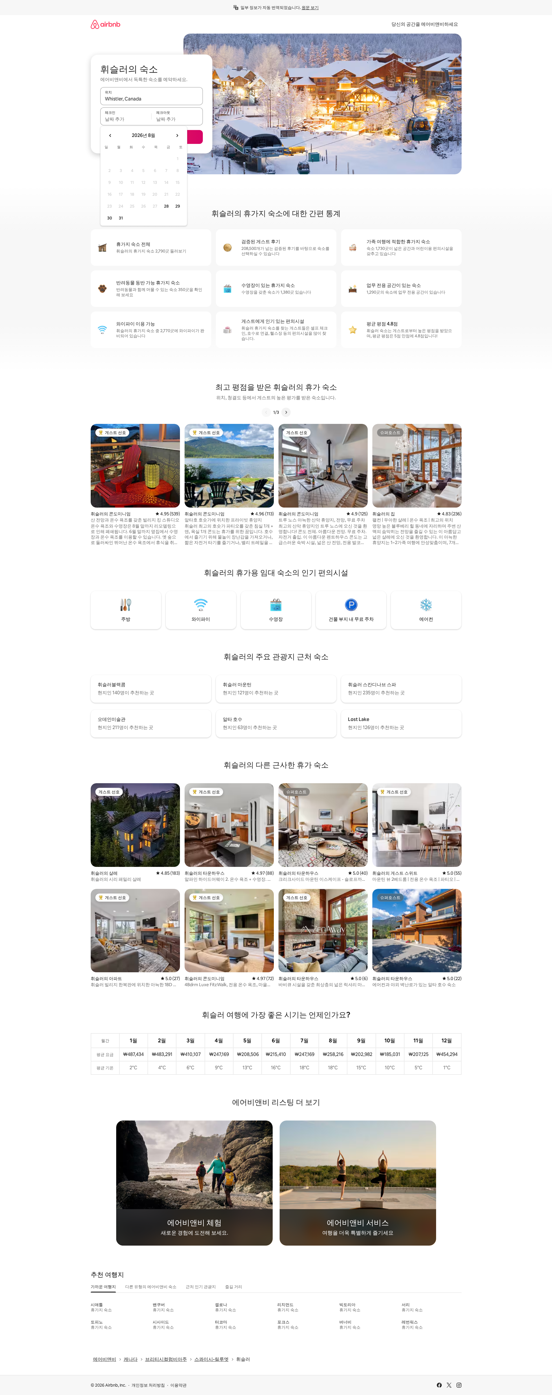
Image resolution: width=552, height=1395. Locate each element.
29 (177, 206)
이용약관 (178, 1385)
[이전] (266, 412)
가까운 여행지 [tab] (103, 1286)
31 (121, 218)
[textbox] (126, 119)
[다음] (286, 412)
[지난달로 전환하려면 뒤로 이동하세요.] (110, 135)
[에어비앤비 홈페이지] (105, 24)
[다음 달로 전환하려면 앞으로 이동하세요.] (177, 135)
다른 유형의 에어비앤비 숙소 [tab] (150, 1286)
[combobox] (151, 98)
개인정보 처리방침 (148, 1385)
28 (166, 206)
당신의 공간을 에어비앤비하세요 (424, 24)
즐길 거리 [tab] (233, 1286)
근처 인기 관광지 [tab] (201, 1286)
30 (109, 218)
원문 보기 (310, 7)
